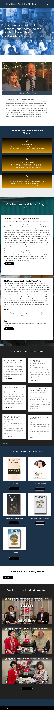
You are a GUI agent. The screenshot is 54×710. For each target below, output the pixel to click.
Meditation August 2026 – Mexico (13, 360)
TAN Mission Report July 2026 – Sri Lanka (14, 388)
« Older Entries (5, 443)
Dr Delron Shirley (9, 362)
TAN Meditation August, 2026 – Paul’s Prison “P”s (39, 360)
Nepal (31, 422)
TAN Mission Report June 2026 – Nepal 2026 (39, 418)
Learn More (14, 488)
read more (8, 378)
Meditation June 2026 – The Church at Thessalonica (12, 416)
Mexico (5, 364)
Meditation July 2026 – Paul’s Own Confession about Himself (40, 389)
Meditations (6, 421)
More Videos (27, 688)
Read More (9, 263)
